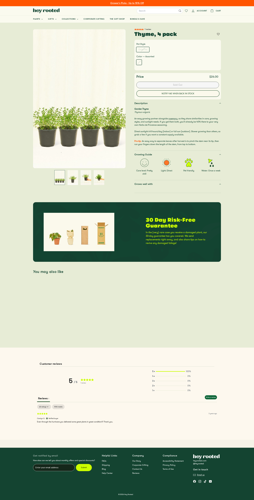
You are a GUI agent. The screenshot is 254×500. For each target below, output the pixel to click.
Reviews (135, 473)
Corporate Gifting (94, 18)
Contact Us (137, 469)
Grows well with (143, 184)
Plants (37, 18)
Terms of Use (168, 469)
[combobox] (160, 11)
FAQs (104, 460)
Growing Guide (143, 154)
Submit (84, 467)
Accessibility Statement (173, 460)
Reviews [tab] (43, 398)
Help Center (107, 473)
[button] (171, 371)
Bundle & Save (137, 18)
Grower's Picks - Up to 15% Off (127, 3)
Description (141, 103)
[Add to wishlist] (218, 34)
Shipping (106, 465)
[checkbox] (58, 406)
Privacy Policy (169, 465)
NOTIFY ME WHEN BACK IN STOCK (178, 93)
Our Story (136, 460)
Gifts (51, 18)
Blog (104, 469)
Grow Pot (143, 50)
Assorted (139, 62)
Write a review (211, 397)
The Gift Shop (117, 18)
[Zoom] (79, 98)
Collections (69, 18)
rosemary (172, 118)
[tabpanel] (127, 421)
